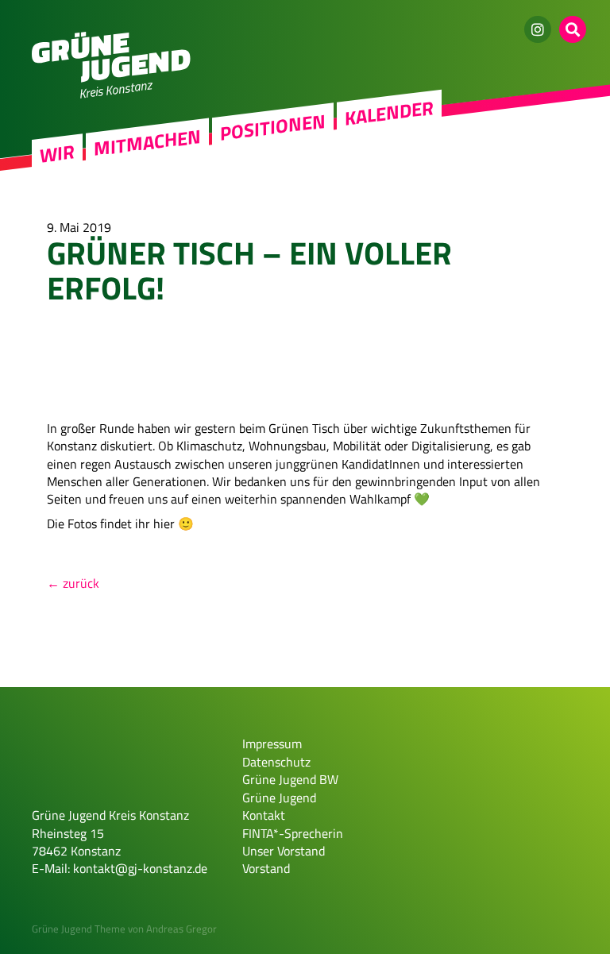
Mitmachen (147, 143)
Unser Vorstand (283, 850)
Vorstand (266, 868)
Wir (57, 153)
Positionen (273, 127)
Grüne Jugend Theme (78, 929)
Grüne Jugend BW (290, 779)
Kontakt (263, 815)
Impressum (272, 743)
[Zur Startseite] (111, 77)
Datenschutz (276, 762)
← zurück (73, 583)
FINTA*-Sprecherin (292, 833)
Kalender (389, 113)
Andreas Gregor (181, 929)
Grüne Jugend (279, 797)
